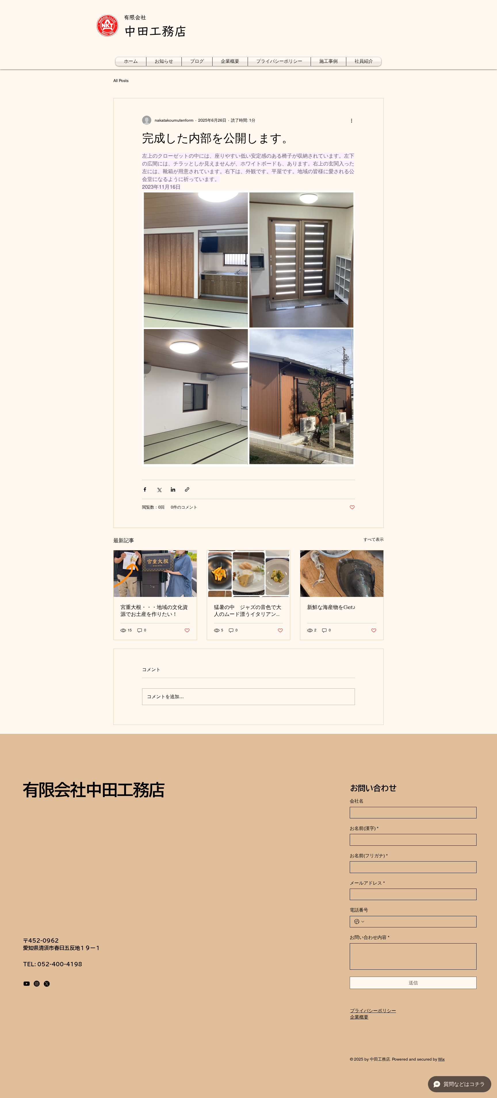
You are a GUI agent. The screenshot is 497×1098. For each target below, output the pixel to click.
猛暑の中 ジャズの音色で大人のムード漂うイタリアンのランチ (247, 611)
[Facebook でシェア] (145, 489)
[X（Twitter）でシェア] (159, 489)
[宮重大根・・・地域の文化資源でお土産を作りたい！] (155, 573)
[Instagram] (36, 983)
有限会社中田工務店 (93, 790)
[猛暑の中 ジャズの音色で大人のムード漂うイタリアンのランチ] (248, 573)
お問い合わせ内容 (369, 937)
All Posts (121, 80)
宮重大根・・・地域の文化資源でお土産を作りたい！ (154, 610)
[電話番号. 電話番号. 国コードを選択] (359, 921)
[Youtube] (26, 983)
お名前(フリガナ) (369, 855)
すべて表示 (374, 539)
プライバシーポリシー (373, 1010)
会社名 (357, 801)
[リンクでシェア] (187, 489)
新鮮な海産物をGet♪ (331, 607)
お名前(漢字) (364, 828)
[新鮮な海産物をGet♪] (341, 573)
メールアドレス (367, 883)
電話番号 (359, 910)
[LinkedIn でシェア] (173, 489)
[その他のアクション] (351, 120)
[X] (46, 983)
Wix (441, 1059)
